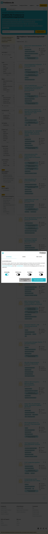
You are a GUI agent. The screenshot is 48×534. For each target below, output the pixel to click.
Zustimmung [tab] (8, 256)
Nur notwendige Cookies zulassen (25, 280)
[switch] (18, 275)
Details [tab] (24, 256)
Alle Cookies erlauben (38, 279)
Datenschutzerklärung (7, 265)
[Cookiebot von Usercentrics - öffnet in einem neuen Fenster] (40, 253)
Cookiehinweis (20, 265)
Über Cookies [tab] (39, 256)
